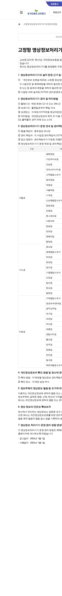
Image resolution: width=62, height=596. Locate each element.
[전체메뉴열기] (21, 12)
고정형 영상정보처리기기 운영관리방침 (40, 24)
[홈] (19, 24)
